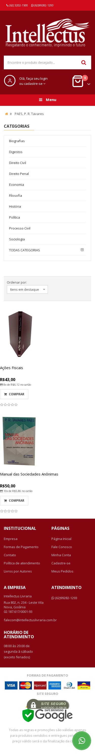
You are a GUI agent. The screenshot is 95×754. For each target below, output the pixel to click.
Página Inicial (61, 538)
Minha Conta (61, 555)
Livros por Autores (18, 571)
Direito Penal (19, 173)
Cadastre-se (60, 563)
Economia (16, 184)
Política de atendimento (22, 563)
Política (14, 217)
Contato (10, 555)
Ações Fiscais (11, 367)
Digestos (16, 152)
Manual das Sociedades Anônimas (29, 474)
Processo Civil (19, 228)
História (15, 206)
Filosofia (15, 195)
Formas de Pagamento (21, 547)
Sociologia (17, 239)
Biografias (17, 141)
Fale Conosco (61, 547)
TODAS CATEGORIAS (24, 250)
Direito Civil (17, 162)
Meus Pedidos (62, 571)
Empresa (10, 538)
